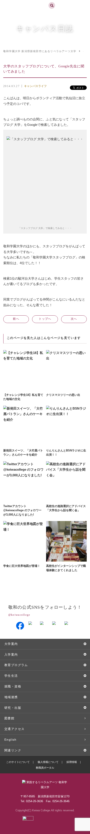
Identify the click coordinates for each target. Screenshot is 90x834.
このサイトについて (18, 762)
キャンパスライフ (35, 86)
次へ (74, 318)
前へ (16, 318)
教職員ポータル (45, 767)
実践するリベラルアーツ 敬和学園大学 (19, 2)
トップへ (45, 318)
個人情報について (48, 762)
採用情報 (71, 762)
